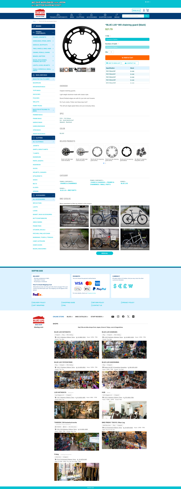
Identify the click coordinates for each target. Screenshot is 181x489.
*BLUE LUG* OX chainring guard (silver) (97, 160)
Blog (63, 334)
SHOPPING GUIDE (68, 302)
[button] (147, 2)
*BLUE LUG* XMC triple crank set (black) (67, 160)
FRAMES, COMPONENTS (66, 181)
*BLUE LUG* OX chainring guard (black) (126, 160)
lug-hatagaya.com (59, 395)
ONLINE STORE (58, 317)
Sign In (144, 10)
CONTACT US (97, 305)
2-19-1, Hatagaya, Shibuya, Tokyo (65, 397)
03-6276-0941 (83, 459)
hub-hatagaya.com (107, 395)
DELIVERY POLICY (39, 302)
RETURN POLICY (98, 302)
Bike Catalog (70, 334)
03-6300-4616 (81, 397)
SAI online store (72, 427)
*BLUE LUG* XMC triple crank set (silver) (81, 160)
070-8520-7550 (129, 397)
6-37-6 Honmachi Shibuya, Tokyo (113, 427)
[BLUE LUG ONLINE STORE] (40, 13)
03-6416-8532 (81, 367)
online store (58, 457)
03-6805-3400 (129, 337)
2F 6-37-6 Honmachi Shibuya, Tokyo (66, 459)
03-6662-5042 (81, 337)
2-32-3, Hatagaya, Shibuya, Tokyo (65, 337)
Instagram (57, 334)
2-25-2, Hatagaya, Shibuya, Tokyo (113, 397)
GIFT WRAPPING (38, 305)
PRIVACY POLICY (128, 302)
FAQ (64, 305)
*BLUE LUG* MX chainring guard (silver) (111, 160)
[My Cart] (147, 10)
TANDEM (59, 427)
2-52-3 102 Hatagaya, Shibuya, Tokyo (66, 429)
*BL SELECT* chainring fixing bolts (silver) (140, 160)
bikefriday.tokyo (107, 425)
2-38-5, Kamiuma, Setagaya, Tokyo (113, 337)
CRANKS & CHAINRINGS (68, 183)
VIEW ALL (104, 253)
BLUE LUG (124, 183)
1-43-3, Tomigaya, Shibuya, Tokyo (65, 367)
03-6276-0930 (129, 427)
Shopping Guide (91, 293)
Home (34, 21)
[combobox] (133, 16)
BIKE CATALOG (81, 317)
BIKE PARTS (72, 190)
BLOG (69, 317)
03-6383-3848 (83, 429)
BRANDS (122, 181)
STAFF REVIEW (96, 317)
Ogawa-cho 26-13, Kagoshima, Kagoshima (115, 367)
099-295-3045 (133, 367)
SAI (65, 427)
